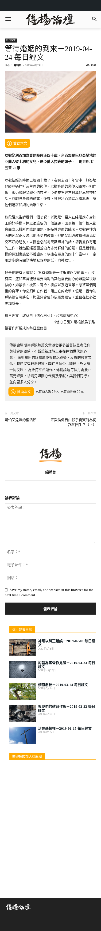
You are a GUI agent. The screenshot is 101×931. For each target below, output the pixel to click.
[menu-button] (8, 19)
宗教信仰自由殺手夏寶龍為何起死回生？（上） (73, 422)
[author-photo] (50, 465)
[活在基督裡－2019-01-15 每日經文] (22, 735)
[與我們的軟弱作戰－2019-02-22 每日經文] (22, 713)
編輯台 (17, 65)
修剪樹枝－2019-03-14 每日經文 (63, 685)
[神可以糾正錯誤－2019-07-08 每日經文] (22, 647)
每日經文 (11, 40)
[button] (94, 19)
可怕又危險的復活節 (20, 420)
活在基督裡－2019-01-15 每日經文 (65, 728)
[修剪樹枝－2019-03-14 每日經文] (22, 691)
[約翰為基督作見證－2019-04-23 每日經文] (22, 669)
